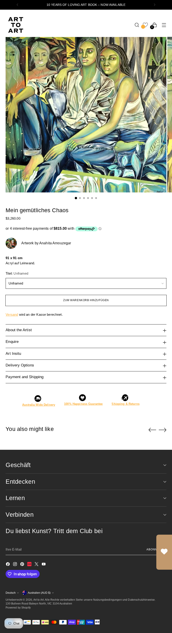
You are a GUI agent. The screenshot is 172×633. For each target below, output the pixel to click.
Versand (12, 314)
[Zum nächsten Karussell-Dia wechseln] (162, 430)
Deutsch (11, 592)
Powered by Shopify (18, 607)
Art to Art (38, 599)
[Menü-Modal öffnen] (164, 24)
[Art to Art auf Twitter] (37, 565)
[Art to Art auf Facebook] (8, 565)
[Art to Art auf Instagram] (15, 565)
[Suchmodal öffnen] (137, 24)
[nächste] (154, 5)
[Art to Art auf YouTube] (44, 565)
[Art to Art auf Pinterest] (22, 565)
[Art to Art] (16, 25)
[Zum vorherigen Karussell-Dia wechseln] (152, 430)
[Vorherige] (17, 5)
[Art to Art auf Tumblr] (29, 565)
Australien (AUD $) (39, 592)
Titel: (17, 273)
